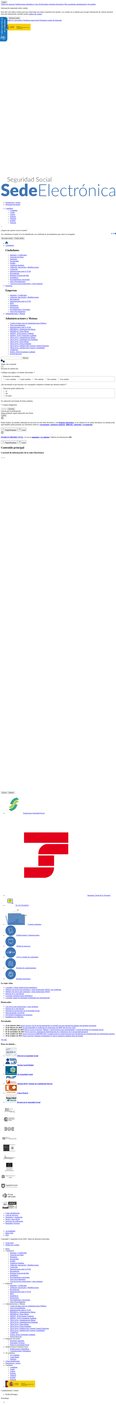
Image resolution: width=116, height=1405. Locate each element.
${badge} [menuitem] (11, 1394)
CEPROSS (14, 350)
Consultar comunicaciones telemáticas (19, 996)
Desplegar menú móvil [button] (31, 20)
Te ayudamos (14, 1355)
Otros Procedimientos (17, 282)
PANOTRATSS (16, 354)
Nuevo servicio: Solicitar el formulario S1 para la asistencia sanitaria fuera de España (53, 1036)
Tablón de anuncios (8, 4)
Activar (4, 792)
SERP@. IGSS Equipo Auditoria (22, 333)
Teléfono (13, 1359)
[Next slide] (4, 457)
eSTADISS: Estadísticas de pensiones (18, 1015)
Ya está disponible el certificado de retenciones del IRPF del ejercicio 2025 (49, 1028)
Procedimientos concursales (20, 280)
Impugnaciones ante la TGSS (20, 271)
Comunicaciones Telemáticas (20, 1351)
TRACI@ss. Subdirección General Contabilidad (27, 348)
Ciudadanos (9, 245)
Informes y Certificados (18, 255)
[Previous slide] (2, 457)
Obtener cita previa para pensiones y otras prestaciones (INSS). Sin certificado (33, 990)
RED (12, 303)
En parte (9, 396)
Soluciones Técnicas (17, 1343)
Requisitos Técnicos (12, 1223)
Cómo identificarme (12, 1213)
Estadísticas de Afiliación (14, 1017)
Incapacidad (14, 261)
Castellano (9, 208)
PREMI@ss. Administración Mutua (22, 329)
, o (79, 425)
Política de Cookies (12, 1245)
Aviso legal (9, 1243)
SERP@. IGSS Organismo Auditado (23, 335)
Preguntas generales (17, 1341)
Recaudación (14, 273)
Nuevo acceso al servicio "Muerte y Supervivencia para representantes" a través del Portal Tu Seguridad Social (63, 1030)
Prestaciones (14, 307)
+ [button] (1, 226)
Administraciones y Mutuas (15, 314)
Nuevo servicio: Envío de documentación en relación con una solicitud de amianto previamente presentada (58, 1026)
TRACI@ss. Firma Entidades (20, 344)
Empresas (8, 286)
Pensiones (13, 259)
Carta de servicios (11, 1215)
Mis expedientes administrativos (75, 4)
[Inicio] (58, 195)
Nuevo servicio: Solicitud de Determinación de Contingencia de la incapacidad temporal (56, 1032)
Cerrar (4, 415)
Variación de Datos (17, 257)
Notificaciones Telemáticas (19, 1349)
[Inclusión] (16, 29)
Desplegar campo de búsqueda (51, 20)
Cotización (14, 269)
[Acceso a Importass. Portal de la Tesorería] (46, 895)
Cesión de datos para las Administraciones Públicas (28, 323)
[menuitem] (60, 202)
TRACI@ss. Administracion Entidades (24, 340)
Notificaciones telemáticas (24, 4)
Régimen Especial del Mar (19, 275)
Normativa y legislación (13, 1217)
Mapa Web (9, 1233)
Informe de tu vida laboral (14, 994)
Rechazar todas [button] (14, 18)
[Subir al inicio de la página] (2, 1227)
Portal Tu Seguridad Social (19, 1345)
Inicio (7, 1249)
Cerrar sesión (19, 238)
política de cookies (35, 14)
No (7, 393)
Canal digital (14, 1357)
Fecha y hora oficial (12, 1219)
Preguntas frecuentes (12, 204)
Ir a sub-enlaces (17, 20)
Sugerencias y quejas (12, 202)
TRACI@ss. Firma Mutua (19, 342)
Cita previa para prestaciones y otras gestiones (26, 284)
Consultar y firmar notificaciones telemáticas (21, 988)
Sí (6, 391)
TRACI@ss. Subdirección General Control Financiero (29, 346)
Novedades (92, 4)
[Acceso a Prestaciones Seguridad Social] (14, 813)
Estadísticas (14, 277)
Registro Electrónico (56, 4)
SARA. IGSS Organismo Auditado (22, 352)
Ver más (4, 1040)
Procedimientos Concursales (20, 309)
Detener (11, 792)
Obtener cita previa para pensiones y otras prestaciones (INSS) (27, 992)
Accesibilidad (10, 1231)
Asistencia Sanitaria (17, 265)
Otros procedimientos (17, 325)
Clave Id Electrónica (41, 4)
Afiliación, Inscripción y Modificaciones (24, 267)
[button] (58, 362)
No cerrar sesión (7, 238)
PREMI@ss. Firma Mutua (19, 331)
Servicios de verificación (14, 1221)
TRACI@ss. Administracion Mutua (22, 338)
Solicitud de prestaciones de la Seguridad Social (22, 1011)
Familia (12, 263)
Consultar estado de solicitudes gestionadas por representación (27, 998)
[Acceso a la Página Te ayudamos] (10, 905)
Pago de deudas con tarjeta (14, 1013)
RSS (7, 1235)
